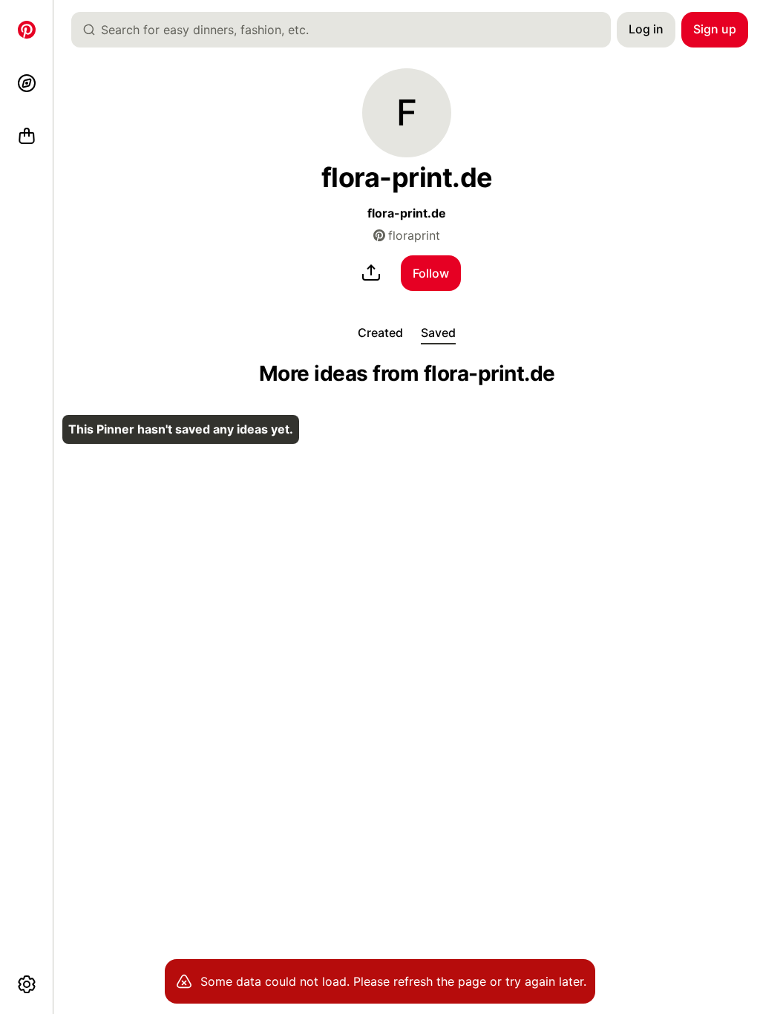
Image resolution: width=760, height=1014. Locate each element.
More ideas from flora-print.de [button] (407, 373)
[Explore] (27, 83)
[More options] (27, 984)
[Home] (27, 30)
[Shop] (27, 136)
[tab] (380, 332)
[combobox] (347, 30)
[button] (406, 112)
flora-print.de (406, 213)
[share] (371, 273)
